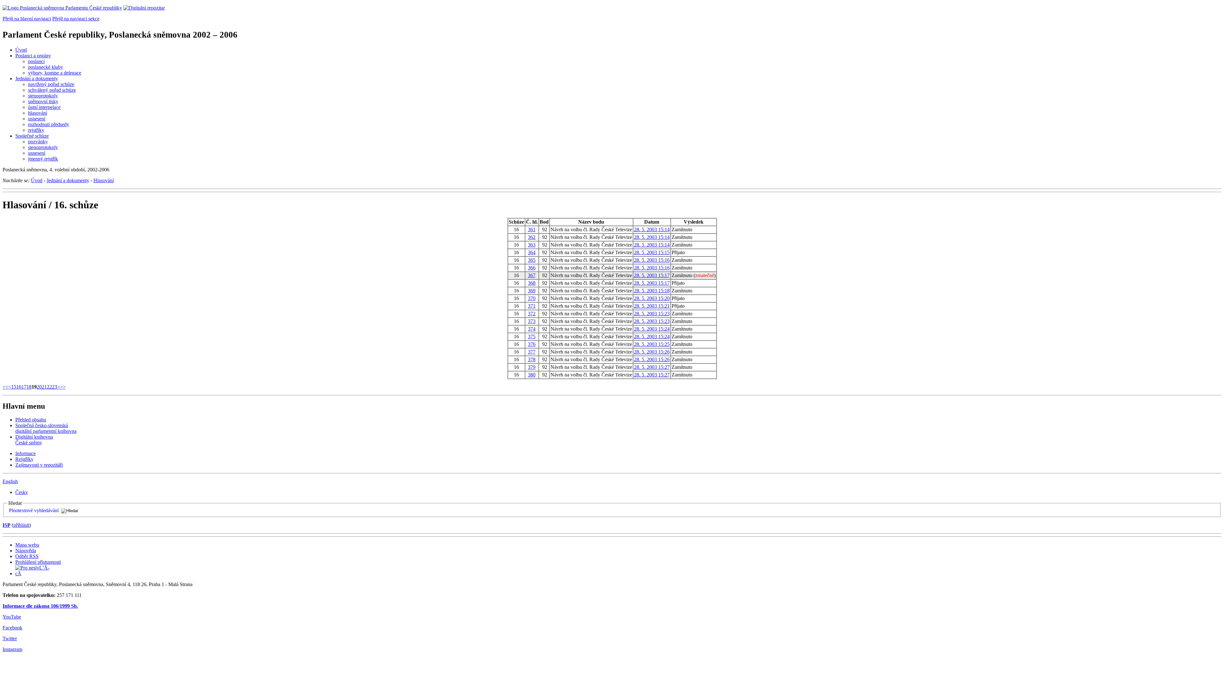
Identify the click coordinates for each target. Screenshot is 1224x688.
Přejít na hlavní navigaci (27, 18)
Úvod (21, 50)
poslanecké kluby (45, 67)
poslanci (36, 61)
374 (532, 329)
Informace (25, 453)
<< (5, 387)
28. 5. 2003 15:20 (652, 298)
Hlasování (103, 180)
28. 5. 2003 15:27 (652, 367)
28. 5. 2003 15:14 (652, 229)
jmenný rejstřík (43, 158)
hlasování (37, 113)
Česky (21, 492)
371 (532, 306)
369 (532, 290)
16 (18, 387)
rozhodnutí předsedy (48, 124)
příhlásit (21, 525)
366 (532, 267)
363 (532, 244)
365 (532, 260)
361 (532, 229)
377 (532, 352)
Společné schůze (32, 136)
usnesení (36, 118)
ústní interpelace (44, 107)
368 (532, 283)
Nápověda (25, 550)
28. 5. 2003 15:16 (652, 260)
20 (39, 387)
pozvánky (38, 141)
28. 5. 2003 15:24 (652, 329)
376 (532, 344)
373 (532, 321)
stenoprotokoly (43, 95)
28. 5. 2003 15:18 (652, 290)
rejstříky (36, 130)
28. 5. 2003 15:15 (652, 252)
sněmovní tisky (43, 101)
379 (532, 367)
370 (532, 298)
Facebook (12, 627)
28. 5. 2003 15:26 (652, 352)
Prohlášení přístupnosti (38, 562)
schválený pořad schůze (52, 90)
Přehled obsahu (30, 419)
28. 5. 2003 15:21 (652, 306)
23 (54, 387)
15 (13, 387)
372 (532, 313)
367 (532, 275)
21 (44, 387)
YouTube (12, 617)
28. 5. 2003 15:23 (652, 313)
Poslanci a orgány (33, 55)
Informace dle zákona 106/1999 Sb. (40, 606)
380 (532, 374)
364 (532, 252)
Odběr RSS (27, 556)
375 (532, 336)
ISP (7, 525)
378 (532, 359)
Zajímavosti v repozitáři (39, 465)
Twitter (10, 638)
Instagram (12, 649)
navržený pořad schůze (51, 84)
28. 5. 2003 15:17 (652, 275)
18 (29, 387)
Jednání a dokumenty (36, 78)
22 (49, 387)
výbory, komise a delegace (54, 72)
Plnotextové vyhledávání (34, 510)
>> (63, 387)
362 (532, 237)
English (10, 481)
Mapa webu (27, 545)
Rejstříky (24, 459)
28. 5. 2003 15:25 (652, 344)
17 (23, 387)
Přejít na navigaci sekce (75, 18)
